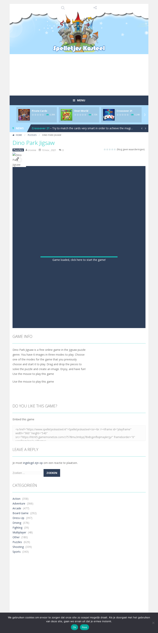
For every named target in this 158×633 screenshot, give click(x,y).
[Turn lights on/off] (65, 377)
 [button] (86, 377)
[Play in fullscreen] (79, 377)
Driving (17, 576)
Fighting (17, 581)
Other (16, 591)
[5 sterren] (115, 149)
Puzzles (32, 135)
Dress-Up (18, 572)
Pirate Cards (39, 110)
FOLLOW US (95, 8)
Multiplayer (19, 586)
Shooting (18, 601)
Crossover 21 (124, 110)
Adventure (19, 557)
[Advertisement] (83, 81)
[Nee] (153, 623)
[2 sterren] (107, 149)
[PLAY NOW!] (24, 114)
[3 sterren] (110, 149)
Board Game (21, 567)
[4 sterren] (112, 149)
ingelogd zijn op (33, 517)
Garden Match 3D (44, 128)
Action (16, 552)
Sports (17, 605)
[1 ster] (105, 149)
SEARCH (63, 8)
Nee (84, 627)
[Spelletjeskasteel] (79, 32)
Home (19, 135)
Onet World (81, 110)
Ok (74, 627)
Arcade (17, 562)
